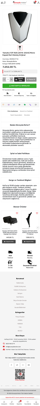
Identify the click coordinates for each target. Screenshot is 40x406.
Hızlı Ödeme (20, 297)
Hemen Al (32, 79)
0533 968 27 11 (10, 343)
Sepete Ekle (20, 79)
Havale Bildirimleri (20, 307)
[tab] (13, 111)
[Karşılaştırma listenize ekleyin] (20, 104)
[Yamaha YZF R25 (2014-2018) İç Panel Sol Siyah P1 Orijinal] (30, 220)
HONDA (20, 320)
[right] (38, 228)
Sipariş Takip (20, 304)
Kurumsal (20, 279)
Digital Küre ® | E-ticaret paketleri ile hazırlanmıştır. (20, 397)
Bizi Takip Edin (20, 354)
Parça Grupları (20, 317)
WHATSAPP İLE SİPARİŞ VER (20, 86)
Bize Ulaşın (20, 336)
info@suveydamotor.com (13, 346)
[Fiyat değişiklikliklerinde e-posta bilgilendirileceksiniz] (25, 104)
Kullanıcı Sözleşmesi (20, 290)
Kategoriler (20, 312)
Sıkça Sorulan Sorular (20, 300)
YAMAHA (20, 324)
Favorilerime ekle (9, 90)
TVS (20, 327)
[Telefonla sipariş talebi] (31, 104)
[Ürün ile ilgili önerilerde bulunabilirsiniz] (36, 104)
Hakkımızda (20, 283)
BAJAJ (20, 331)
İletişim (20, 293)
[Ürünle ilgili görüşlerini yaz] (14, 104)
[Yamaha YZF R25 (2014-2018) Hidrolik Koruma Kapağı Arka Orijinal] (10, 220)
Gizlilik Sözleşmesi (20, 286)
